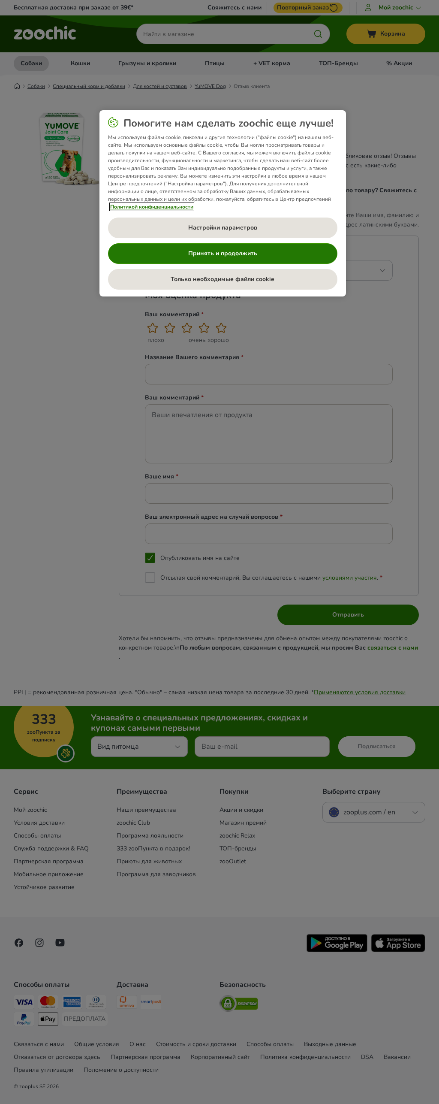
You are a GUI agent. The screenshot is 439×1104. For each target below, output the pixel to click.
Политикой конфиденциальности (151, 206)
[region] (222, 203)
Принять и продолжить (222, 253)
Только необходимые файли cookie (222, 279)
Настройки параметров (222, 228)
